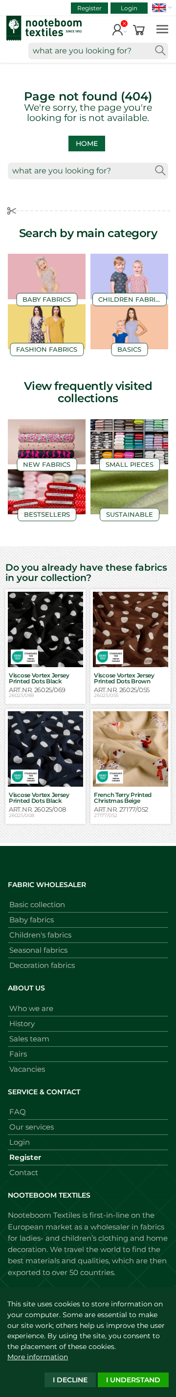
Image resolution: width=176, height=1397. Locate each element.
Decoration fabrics (42, 965)
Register (89, 8)
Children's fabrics (40, 934)
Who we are (31, 1008)
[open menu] (162, 29)
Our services (31, 1127)
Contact (23, 1172)
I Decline (70, 1379)
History (22, 1023)
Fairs (18, 1054)
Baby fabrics (31, 919)
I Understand (133, 1379)
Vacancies (27, 1069)
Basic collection (37, 904)
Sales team (29, 1038)
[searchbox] (98, 51)
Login (129, 8)
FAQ (17, 1111)
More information (37, 1357)
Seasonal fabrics (38, 950)
